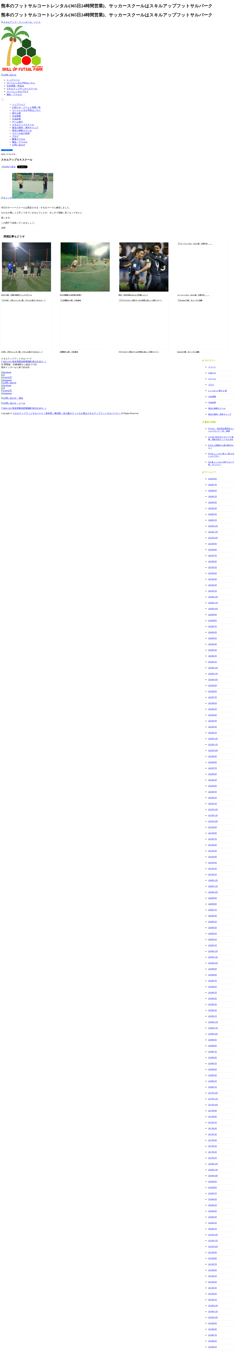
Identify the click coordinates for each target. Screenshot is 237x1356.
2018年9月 (212, 1040)
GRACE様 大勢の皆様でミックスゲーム (16, 295)
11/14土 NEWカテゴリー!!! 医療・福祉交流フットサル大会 (221, 438)
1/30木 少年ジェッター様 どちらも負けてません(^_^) (21, 352)
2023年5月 (212, 709)
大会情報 (16, 116)
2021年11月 (213, 815)
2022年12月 (213, 739)
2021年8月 (212, 833)
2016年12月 (213, 1164)
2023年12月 (213, 668)
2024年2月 (212, 656)
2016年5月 (212, 1205)
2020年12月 (213, 880)
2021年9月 (212, 827)
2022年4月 (212, 786)
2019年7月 (212, 981)
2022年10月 (213, 750)
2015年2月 (212, 1294)
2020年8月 (212, 904)
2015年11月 (213, 1241)
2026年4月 (212, 502)
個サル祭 (16, 113)
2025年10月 (213, 538)
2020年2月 (212, 939)
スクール (212, 379)
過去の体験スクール (22, 130)
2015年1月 (212, 1300)
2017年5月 (212, 1134)
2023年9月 (212, 686)
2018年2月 (212, 1081)
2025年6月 (212, 562)
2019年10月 (213, 963)
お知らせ (212, 373)
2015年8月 (212, 1258)
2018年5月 (212, 1063)
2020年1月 (212, 945)
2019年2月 (212, 1010)
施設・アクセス (14, 94)
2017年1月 (212, 1158)
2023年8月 (212, 691)
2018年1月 (212, 1087)
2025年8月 (212, 550)
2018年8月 (212, 1046)
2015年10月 (213, 1247)
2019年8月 (212, 975)
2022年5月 (212, 780)
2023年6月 (212, 703)
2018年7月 (212, 1052)
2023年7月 (212, 697)
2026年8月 (212, 479)
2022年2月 (212, 798)
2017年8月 (212, 1117)
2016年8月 (212, 1188)
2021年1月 (212, 875)
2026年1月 (212, 520)
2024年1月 (212, 662)
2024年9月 (212, 615)
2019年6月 (212, 987)
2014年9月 (212, 1323)
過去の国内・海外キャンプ (25, 127)
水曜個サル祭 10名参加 (69, 352)
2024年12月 (213, 597)
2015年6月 (212, 1270)
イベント (212, 367)
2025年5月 (212, 567)
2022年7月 (212, 768)
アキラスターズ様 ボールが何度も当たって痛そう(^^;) (139, 352)
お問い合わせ (18, 145)
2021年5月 (212, 851)
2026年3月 (212, 508)
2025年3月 (212, 579)
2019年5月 (212, 993)
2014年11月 (213, 1312)
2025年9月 (212, 544)
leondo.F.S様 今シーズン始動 (188, 352)
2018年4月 (212, 1069)
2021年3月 (212, 863)
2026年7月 (212, 485)
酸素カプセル (18, 139)
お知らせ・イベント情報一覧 (26, 107)
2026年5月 (212, 497)
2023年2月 (212, 727)
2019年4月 (212, 999)
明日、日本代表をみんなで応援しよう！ (133, 295)
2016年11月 (213, 1170)
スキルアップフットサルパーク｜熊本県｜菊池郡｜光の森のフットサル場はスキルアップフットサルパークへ (67, 413)
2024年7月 (212, 626)
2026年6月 (212, 491)
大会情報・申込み (15, 86)
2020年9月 (212, 898)
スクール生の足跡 (21, 133)
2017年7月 (212, 1123)
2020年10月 (213, 892)
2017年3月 (212, 1146)
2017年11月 (213, 1099)
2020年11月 (213, 886)
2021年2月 (212, 869)
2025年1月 (212, 591)
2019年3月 (212, 1004)
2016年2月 (212, 1223)
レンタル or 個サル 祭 (217, 391)
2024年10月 (213, 609)
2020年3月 (212, 934)
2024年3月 (212, 650)
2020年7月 (212, 910)
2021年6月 (212, 845)
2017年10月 (213, 1105)
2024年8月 (212, 621)
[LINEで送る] (9, 166)
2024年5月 (212, 638)
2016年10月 (213, 1176)
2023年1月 (212, 733)
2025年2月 (212, 585)
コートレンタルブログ (18, 91)
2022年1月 (212, 804)
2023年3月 (212, 721)
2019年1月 (212, 1016)
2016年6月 (212, 1199)
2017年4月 (212, 1140)
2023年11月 (213, 674)
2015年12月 (213, 1235)
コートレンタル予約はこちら (21, 83)
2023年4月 (212, 715)
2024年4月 (212, 644)
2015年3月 (212, 1288)
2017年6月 (212, 1128)
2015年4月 (212, 1282)
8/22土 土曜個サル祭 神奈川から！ (221, 446)
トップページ (13, 80)
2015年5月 (212, 1276)
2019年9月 (212, 969)
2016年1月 (212, 1229)
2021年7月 (212, 839)
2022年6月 (212, 774)
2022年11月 (213, 745)
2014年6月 (212, 1341)
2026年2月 (212, 514)
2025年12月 (213, 526)
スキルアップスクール (23, 124)
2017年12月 (213, 1093)
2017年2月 (212, 1152)
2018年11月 (213, 1028)
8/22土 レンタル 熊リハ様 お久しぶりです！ (221, 455)
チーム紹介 (17, 122)
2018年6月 (212, 1058)
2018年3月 (212, 1075)
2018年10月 (213, 1034)
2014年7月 (212, 1335)
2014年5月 (212, 1347)
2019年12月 (213, 951)
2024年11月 (213, 603)
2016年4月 (212, 1211)
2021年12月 (213, 810)
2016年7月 (212, 1193)
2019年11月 (213, 957)
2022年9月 (212, 756)
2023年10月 (213, 680)
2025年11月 (213, 532)
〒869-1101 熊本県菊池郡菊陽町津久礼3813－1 (23, 361)
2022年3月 (212, 792)
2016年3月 (212, 1217)
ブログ (15, 136)
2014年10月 (213, 1317)
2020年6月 (212, 916)
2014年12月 (213, 1306)
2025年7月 (212, 556)
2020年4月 (212, 928)
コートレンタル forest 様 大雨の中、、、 (193, 295)
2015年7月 (212, 1264)
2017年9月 (212, 1111)
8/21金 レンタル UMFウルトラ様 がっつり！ (221, 463)
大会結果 (16, 119)
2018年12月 (213, 1022)
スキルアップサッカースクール (22, 88)
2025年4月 (212, 573)
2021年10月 (213, 821)
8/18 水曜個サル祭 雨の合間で (71, 295)
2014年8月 (212, 1329)
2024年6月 (212, 632)
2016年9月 (212, 1182)
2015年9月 (212, 1252)
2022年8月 (212, 762)
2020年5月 (212, 922)
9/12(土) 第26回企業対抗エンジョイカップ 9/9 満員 (221, 430)
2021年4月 (212, 857)
